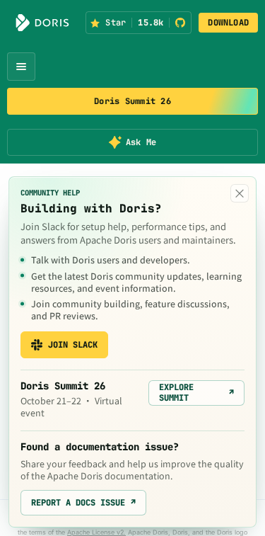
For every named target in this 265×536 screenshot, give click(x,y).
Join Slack (73, 344)
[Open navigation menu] (21, 66)
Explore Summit (196, 392)
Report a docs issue (83, 502)
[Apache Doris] (42, 22)
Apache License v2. (96, 532)
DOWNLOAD (228, 22)
